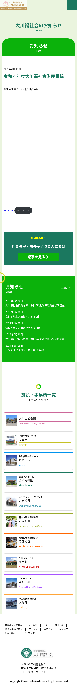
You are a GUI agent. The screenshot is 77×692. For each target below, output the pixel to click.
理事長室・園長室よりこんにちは (21, 625)
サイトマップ (28, 632)
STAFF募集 (10, 632)
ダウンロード (23, 210)
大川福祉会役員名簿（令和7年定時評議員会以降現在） (36, 305)
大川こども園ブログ (53, 625)
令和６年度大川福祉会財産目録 (22, 316)
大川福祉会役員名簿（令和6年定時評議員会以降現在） (36, 339)
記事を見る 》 (38, 256)
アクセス (33, 629)
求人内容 (63, 629)
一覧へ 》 (66, 288)
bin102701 (8, 210)
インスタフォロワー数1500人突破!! (25, 350)
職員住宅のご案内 (13, 629)
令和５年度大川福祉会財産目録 (22, 327)
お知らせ (48, 629)
